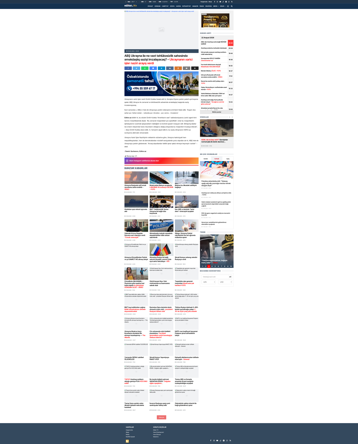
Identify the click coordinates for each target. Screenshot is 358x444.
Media (215, 6)
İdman (202, 6)
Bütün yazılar (216, 112)
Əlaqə (210, 1)
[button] (195, 68)
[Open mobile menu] (228, 6)
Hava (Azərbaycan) (158, 432)
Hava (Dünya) (157, 434)
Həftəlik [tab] (216, 159)
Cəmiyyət (165, 6)
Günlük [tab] (206, 159)
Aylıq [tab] (227, 159)
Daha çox (161, 417)
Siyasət (150, 6)
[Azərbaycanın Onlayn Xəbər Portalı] (131, 5)
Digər (222, 6)
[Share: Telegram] (161, 68)
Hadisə (178, 6)
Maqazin (195, 6)
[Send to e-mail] (186, 68)
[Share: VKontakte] (169, 68)
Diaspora (208, 6)
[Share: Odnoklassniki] (178, 68)
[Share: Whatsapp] (145, 68)
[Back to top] (352, 438)
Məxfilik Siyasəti (130, 436)
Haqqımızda (204, 1)
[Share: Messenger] (153, 68)
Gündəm (157, 6)
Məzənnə (155, 436)
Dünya (172, 6)
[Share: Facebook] (128, 68)
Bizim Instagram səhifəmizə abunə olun (144, 161)
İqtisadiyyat (186, 6)
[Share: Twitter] (136, 68)
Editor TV (155, 430)
